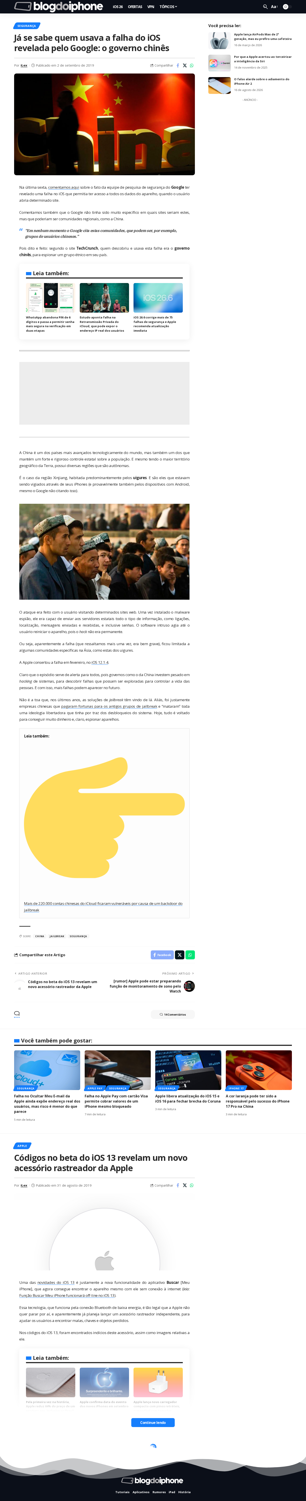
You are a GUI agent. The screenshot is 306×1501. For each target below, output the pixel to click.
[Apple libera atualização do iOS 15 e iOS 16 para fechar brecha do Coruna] (188, 1070)
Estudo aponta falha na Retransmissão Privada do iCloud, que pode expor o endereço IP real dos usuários (102, 324)
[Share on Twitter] (185, 65)
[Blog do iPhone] (60, 6)
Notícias (25, 1449)
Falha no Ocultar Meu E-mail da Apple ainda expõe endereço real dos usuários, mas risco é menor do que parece (47, 1104)
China (39, 936)
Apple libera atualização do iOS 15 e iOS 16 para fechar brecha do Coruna (188, 1099)
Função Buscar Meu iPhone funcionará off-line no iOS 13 (66, 1295)
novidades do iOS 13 (56, 1282)
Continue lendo (153, 1422)
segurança (78, 936)
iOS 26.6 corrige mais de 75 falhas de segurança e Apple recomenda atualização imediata (155, 324)
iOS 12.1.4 (99, 662)
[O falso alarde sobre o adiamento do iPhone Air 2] (219, 85)
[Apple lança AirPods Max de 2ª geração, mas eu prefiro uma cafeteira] (219, 40)
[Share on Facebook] (178, 65)
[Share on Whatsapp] (192, 65)
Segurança (26, 26)
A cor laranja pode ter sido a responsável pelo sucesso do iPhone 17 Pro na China (258, 1101)
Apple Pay (95, 1088)
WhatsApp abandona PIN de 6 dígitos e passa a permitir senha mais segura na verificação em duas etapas (50, 324)
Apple (22, 1146)
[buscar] (265, 6)
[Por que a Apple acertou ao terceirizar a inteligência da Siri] (219, 63)
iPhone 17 (236, 1088)
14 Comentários (175, 1014)
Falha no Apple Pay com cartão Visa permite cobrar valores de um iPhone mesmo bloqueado (116, 1101)
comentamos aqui (63, 187)
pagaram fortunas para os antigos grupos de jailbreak (109, 706)
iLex (24, 65)
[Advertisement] (104, 393)
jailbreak (57, 936)
